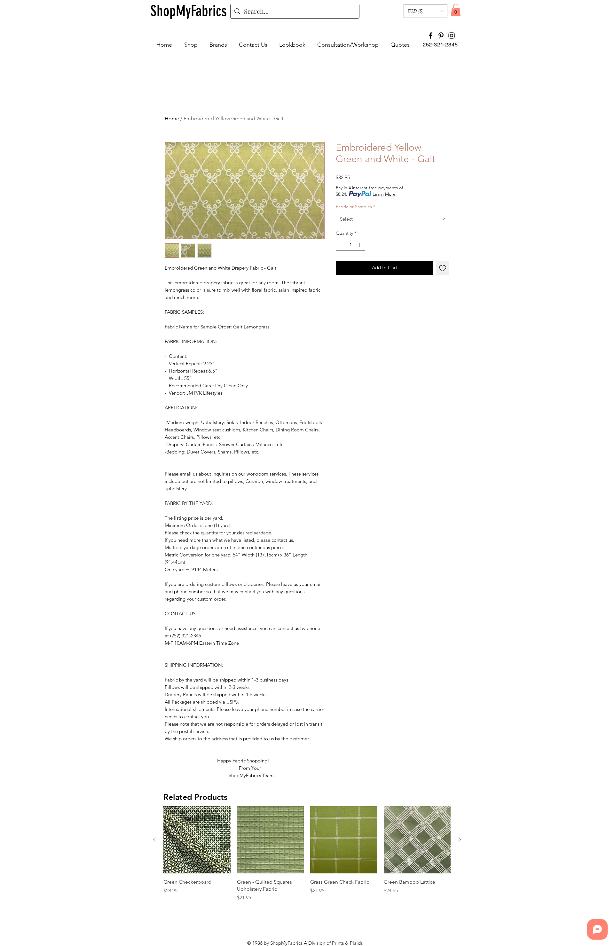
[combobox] (392, 219)
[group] (307, 854)
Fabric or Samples (355, 206)
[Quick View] (197, 839)
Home (172, 118)
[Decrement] (341, 244)
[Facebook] (430, 35)
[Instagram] (451, 35)
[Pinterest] (441, 35)
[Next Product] (460, 839)
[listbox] (425, 11)
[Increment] (360, 244)
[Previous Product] (154, 839)
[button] (425, 11)
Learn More (384, 194)
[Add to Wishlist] (443, 268)
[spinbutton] (350, 244)
